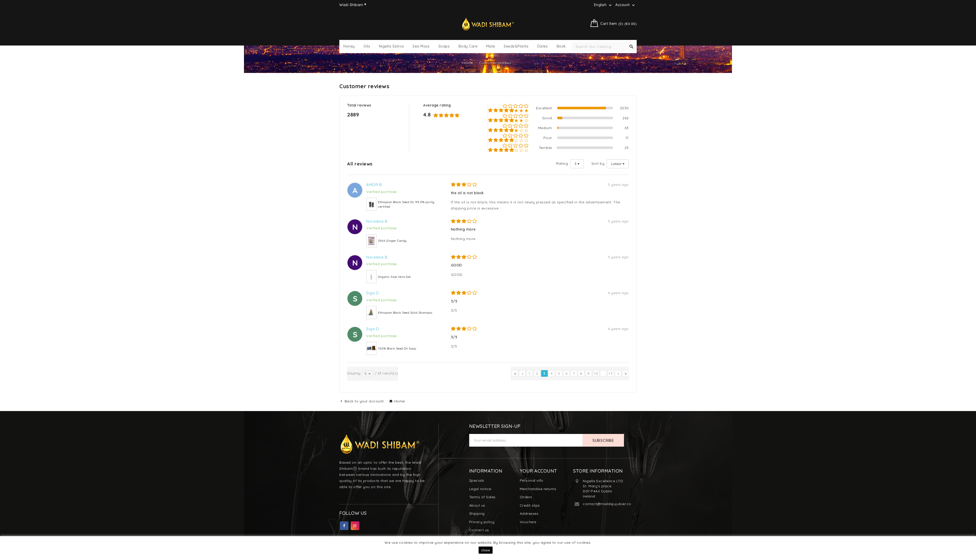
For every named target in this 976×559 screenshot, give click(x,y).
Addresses (529, 513)
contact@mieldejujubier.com (609, 504)
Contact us (479, 530)
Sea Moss (421, 46)
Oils (366, 46)
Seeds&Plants (516, 46)
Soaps (444, 46)
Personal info (531, 480)
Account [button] (625, 5)
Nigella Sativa (391, 46)
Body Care (468, 46)
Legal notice (480, 489)
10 (596, 373)
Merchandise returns (538, 489)
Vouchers (528, 522)
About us (477, 505)
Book (561, 46)
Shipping (477, 513)
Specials (476, 480)
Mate (490, 46)
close (485, 550)
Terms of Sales (482, 497)
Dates (542, 46)
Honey (349, 46)
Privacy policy (482, 522)
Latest (616, 163)
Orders (526, 497)
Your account (538, 471)
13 (610, 373)
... (603, 373)
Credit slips (530, 505)
